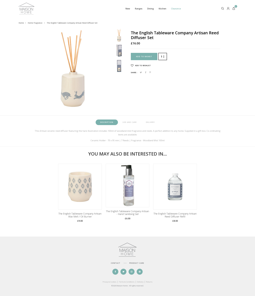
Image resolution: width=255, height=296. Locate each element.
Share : (134, 72)
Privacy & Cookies (109, 282)
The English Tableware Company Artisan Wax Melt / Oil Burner (79, 215)
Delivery (140, 282)
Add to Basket (144, 56)
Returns (149, 282)
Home (21, 23)
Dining (150, 8)
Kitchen (162, 8)
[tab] (107, 122)
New (127, 8)
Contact (115, 263)
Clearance (176, 8)
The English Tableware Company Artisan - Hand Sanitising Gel (127, 213)
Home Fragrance (35, 23)
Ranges (138, 8)
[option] (73, 68)
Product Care (136, 263)
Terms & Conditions (126, 282)
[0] (233, 9)
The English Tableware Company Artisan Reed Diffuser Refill (175, 215)
